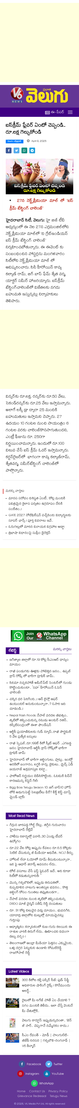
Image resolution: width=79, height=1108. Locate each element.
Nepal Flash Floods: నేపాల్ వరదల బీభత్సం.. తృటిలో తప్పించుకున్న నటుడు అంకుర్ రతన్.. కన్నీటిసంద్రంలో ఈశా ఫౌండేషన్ (39, 720)
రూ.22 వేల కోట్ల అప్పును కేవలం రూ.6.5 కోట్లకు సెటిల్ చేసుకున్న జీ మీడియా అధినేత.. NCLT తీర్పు (41, 851)
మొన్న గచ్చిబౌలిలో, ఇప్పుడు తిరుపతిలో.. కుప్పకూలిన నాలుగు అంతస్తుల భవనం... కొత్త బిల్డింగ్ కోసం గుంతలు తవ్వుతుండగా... (39, 887)
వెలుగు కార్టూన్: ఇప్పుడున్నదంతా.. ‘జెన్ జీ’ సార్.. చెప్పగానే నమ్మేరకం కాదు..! (47, 1023)
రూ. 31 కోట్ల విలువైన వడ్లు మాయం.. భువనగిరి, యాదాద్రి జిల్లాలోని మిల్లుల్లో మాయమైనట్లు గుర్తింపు (40, 915)
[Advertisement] (39, 42)
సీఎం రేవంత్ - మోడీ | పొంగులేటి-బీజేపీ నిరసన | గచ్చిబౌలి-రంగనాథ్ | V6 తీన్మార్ (46, 1041)
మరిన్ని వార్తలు (62, 649)
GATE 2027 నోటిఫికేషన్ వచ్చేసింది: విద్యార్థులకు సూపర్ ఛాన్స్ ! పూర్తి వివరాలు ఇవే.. (40, 518)
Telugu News (58, 1096)
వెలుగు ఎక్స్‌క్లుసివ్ (14, 141)
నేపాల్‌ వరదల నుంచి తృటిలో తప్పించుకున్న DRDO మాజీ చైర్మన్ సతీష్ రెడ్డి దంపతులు (38, 902)
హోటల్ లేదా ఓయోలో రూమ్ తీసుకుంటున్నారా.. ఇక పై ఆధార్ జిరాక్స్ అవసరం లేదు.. (41, 862)
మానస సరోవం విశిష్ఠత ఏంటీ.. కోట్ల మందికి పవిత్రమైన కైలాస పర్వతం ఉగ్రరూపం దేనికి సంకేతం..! (37, 504)
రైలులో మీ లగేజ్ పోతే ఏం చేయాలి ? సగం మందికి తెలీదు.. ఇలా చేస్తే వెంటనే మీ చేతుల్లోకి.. (47, 1006)
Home (21, 1092)
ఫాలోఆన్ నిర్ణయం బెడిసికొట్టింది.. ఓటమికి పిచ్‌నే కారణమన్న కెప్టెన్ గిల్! (41, 779)
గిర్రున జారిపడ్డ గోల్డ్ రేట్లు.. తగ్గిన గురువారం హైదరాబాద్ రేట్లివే (38, 828)
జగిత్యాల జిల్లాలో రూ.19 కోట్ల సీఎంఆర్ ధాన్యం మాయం (39, 662)
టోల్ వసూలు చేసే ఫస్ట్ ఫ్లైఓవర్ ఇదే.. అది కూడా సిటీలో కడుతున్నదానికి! (40, 874)
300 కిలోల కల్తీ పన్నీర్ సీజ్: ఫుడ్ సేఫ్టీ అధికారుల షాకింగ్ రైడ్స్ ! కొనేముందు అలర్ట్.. (46, 986)
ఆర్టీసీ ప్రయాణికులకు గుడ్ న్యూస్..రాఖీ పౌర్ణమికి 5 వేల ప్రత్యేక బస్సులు (40, 734)
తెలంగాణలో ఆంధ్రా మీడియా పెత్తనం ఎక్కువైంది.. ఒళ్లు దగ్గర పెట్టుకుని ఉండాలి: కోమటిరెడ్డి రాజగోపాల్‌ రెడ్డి (41, 948)
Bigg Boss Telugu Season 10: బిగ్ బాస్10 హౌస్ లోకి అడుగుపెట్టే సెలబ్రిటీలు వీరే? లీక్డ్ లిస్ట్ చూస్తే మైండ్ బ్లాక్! (40, 792)
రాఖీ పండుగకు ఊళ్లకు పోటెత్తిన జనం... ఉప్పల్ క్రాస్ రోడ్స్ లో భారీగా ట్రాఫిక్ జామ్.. (40, 674)
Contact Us (37, 1092)
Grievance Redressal (31, 1096)
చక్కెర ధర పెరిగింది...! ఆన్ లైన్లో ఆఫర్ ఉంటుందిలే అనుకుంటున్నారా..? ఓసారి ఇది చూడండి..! (38, 704)
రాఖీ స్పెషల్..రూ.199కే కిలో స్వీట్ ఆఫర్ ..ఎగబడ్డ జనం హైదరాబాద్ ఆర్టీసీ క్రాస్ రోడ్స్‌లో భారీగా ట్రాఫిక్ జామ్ (40, 748)
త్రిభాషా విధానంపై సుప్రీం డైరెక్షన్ (29, 533)
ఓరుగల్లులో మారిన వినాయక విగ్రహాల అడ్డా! (36, 527)
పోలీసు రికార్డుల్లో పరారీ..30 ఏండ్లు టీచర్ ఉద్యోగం (36, 839)
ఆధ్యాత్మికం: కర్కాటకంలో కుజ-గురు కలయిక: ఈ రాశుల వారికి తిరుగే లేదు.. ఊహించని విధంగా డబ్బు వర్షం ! (41, 932)
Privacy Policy (58, 1092)
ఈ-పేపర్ (57, 112)
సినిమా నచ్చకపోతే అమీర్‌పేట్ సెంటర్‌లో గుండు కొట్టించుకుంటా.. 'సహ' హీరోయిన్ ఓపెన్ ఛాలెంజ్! (41, 688)
